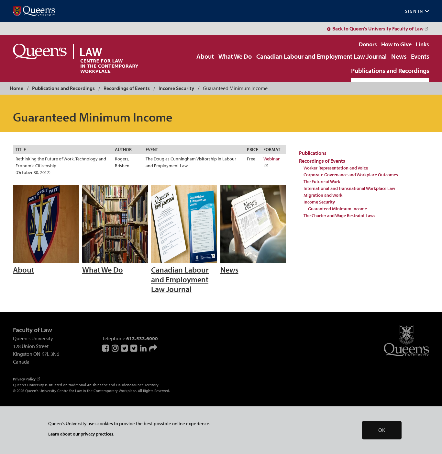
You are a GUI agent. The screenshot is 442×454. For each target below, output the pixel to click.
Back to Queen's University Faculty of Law (378, 28)
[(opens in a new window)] (34, 11)
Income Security (176, 88)
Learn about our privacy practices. (81, 434)
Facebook (106, 348)
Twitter (125, 348)
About (205, 56)
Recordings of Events (127, 88)
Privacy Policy (24, 379)
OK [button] (381, 430)
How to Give (396, 44)
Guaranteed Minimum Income (337, 209)
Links (422, 44)
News (398, 56)
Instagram (115, 348)
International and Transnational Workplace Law (349, 188)
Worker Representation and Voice (336, 168)
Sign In (414, 11)
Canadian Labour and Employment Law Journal (321, 56)
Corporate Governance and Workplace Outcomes (351, 175)
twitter (134, 348)
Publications (312, 153)
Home (16, 88)
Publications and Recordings (390, 71)
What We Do (235, 56)
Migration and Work (323, 195)
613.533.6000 (142, 338)
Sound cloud (153, 348)
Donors (368, 44)
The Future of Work (322, 181)
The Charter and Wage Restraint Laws (339, 215)
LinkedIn (144, 348)
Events (420, 56)
